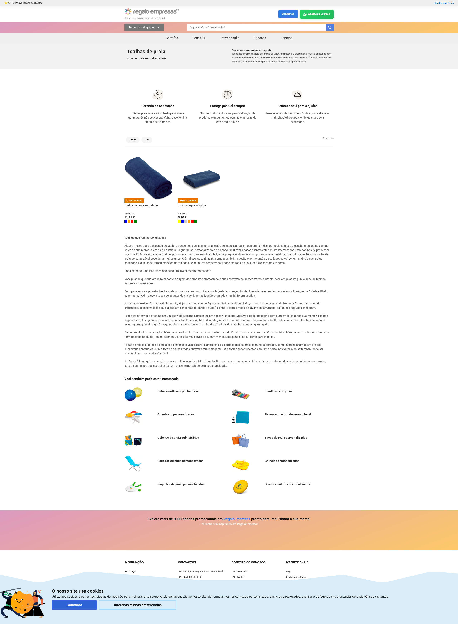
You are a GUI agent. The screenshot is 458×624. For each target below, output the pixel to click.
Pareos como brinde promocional (288, 414)
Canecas (260, 38)
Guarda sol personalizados (176, 414)
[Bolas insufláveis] (133, 394)
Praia (141, 58)
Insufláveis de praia (278, 391)
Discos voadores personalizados (287, 484)
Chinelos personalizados (282, 461)
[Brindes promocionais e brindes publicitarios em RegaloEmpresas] (151, 11)
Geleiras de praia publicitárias (178, 437)
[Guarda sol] (133, 417)
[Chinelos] (241, 463)
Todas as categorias (142, 27)
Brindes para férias (444, 3)
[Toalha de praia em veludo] (148, 179)
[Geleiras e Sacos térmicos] (133, 440)
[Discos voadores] (241, 487)
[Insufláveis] (241, 394)
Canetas (286, 38)
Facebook (242, 571)
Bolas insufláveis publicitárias (178, 391)
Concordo (74, 605)
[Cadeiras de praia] (133, 463)
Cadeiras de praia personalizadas (180, 461)
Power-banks (230, 38)
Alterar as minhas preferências (138, 605)
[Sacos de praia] (241, 440)
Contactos (288, 14)
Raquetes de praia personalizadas (180, 484)
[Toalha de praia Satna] (202, 179)
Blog (287, 571)
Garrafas (172, 38)
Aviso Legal (130, 571)
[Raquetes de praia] (133, 487)
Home (130, 58)
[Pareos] (241, 417)
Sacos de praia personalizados (286, 437)
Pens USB (199, 38)
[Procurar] (330, 27)
